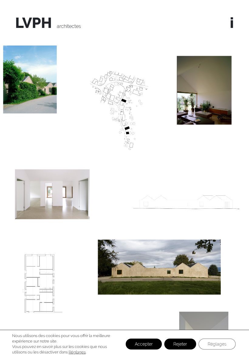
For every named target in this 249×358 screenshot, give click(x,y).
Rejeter (180, 344)
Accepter (144, 344)
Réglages (77, 352)
